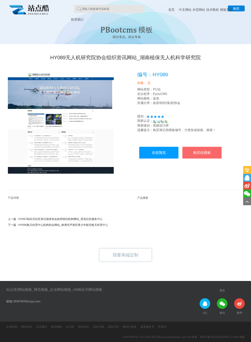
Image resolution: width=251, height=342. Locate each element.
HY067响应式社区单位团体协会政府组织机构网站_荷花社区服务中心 (60, 219)
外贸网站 (199, 9)
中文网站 (185, 9)
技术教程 (212, 9)
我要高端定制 (125, 255)
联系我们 (77, 19)
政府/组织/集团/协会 (166, 103)
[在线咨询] (247, 178)
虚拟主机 (114, 326)
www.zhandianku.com (173, 336)
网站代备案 (130, 326)
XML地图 (239, 336)
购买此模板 (202, 153)
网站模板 (57, 326)
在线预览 (159, 153)
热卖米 (162, 326)
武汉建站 (42, 326)
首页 (171, 9)
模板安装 (226, 9)
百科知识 (84, 326)
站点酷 (70, 326)
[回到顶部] (247, 201)
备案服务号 (147, 326)
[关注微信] (247, 193)
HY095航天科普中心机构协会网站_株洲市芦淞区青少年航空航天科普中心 (63, 224)
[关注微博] (247, 186)
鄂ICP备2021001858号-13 (216, 336)
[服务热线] (247, 170)
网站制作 (27, 326)
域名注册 (99, 326)
